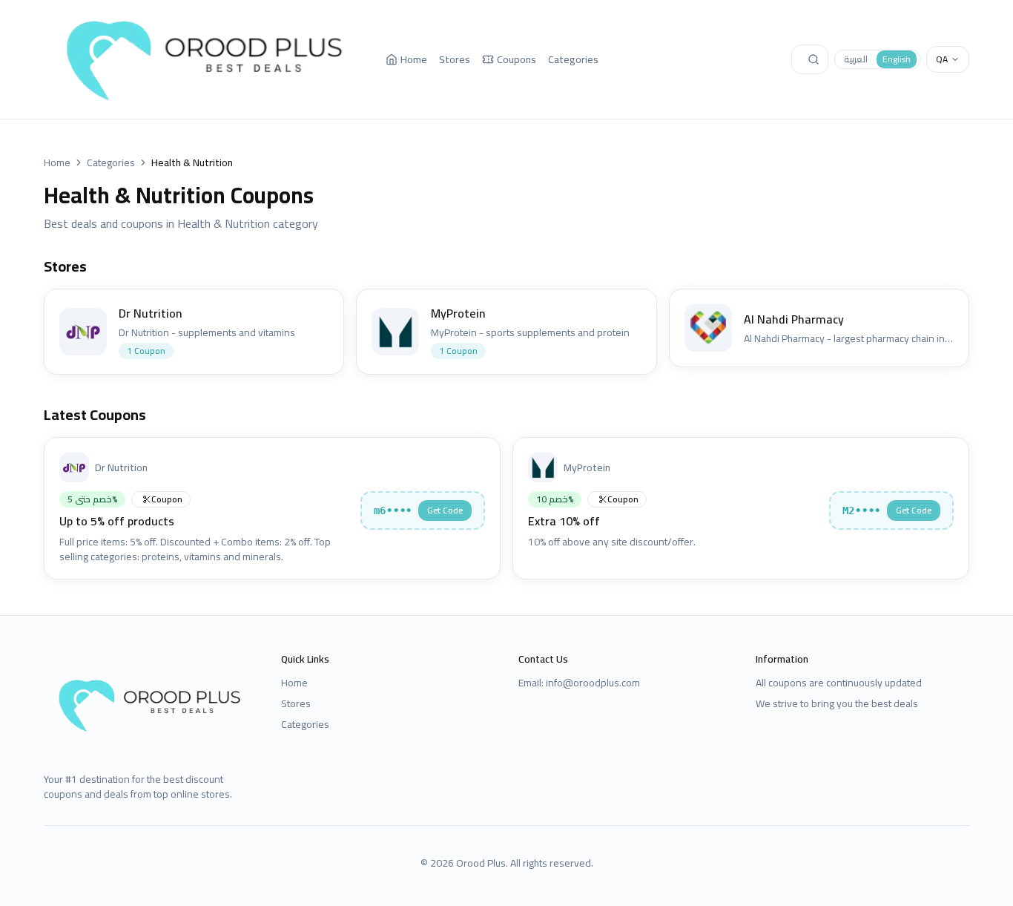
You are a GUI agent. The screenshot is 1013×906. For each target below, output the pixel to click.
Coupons (516, 59)
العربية (856, 59)
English (896, 59)
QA (942, 59)
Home (413, 59)
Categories (573, 59)
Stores (454, 59)
